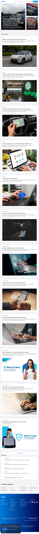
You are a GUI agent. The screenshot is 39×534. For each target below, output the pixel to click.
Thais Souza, (4, 148)
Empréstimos (13, 490)
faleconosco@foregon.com (33, 518)
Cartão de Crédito (6, 16)
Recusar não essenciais (13, 529)
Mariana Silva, (4, 78)
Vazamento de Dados (5, 246)
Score (12, 487)
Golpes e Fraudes (5, 211)
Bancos (29, 20)
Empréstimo (30, 6)
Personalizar (4, 531)
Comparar (35, 1)
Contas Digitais (22, 490)
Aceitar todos (5, 529)
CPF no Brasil (4, 107)
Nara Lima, (4, 252)
